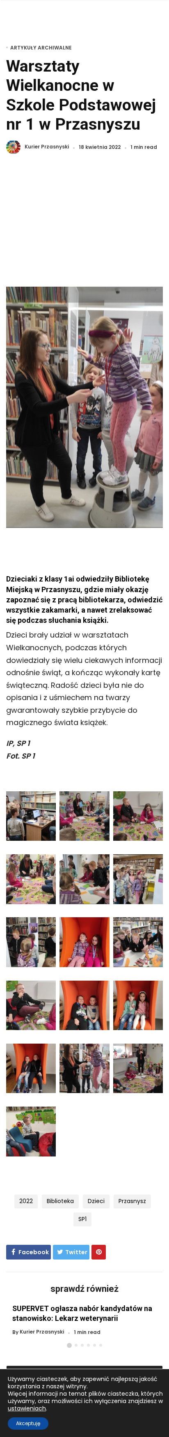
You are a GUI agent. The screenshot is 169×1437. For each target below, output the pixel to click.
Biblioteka (60, 1201)
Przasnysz (132, 1201)
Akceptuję (28, 1423)
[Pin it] (98, 1252)
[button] (69, 1345)
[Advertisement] (84, 225)
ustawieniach (27, 1408)
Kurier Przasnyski (47, 147)
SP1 (82, 1219)
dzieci (96, 1201)
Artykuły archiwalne (41, 47)
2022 (26, 1201)
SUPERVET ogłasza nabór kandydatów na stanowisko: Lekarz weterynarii (82, 1313)
